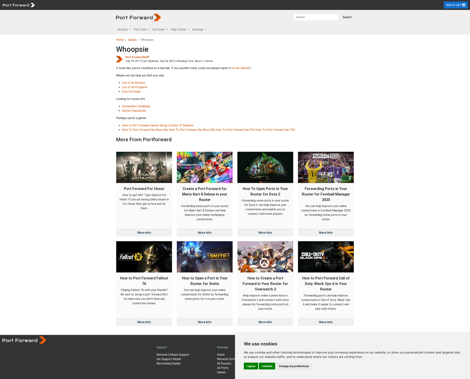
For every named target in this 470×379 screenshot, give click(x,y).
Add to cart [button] (454, 5)
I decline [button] (267, 366)
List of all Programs (134, 87)
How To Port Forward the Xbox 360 (192, 130)
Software (81, 5)
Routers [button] (123, 29)
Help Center (97, 5)
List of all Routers (133, 83)
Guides (132, 40)
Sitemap (113, 5)
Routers (50, 5)
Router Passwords (134, 110)
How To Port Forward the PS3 (275, 130)
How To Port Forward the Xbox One (145, 130)
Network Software (229, 359)
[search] (124, 5)
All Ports (222, 368)
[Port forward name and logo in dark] (138, 17)
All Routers (224, 363)
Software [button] (159, 29)
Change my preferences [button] (294, 366)
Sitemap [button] (198, 29)
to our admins (241, 68)
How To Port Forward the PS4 (235, 130)
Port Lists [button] (140, 29)
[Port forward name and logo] (18, 4)
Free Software (131, 91)
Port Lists (65, 5)
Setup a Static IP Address (177, 125)
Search (347, 17)
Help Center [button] (179, 29)
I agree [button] (251, 366)
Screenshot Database (136, 106)
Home (120, 40)
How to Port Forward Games (140, 125)
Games (221, 372)
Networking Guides (168, 363)
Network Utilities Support (172, 354)
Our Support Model (168, 359)
